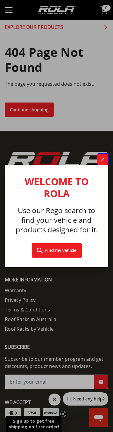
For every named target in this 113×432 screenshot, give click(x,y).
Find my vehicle (61, 250)
